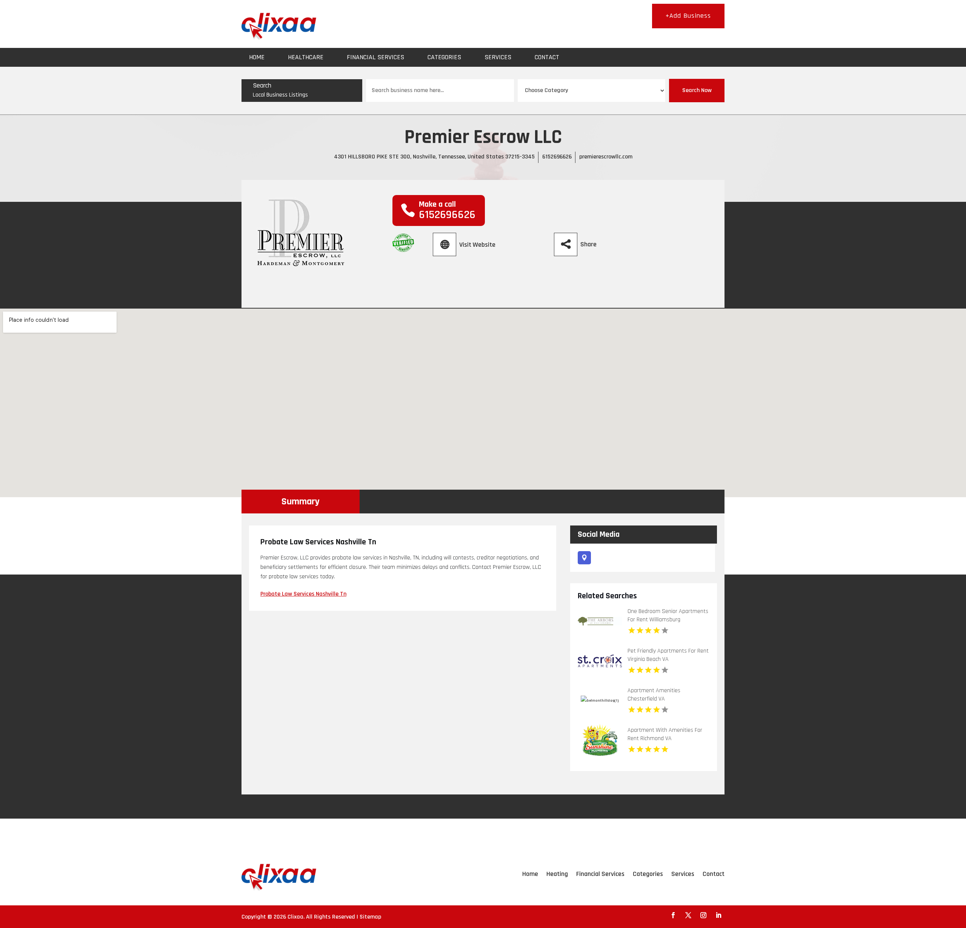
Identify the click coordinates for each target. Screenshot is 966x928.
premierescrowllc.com (605, 157)
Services (498, 57)
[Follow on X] (688, 915)
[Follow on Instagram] (703, 915)
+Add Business (688, 15)
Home (257, 57)
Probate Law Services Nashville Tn (303, 594)
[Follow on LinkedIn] (718, 915)
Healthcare (305, 57)
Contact (547, 57)
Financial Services (375, 57)
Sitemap (370, 917)
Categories (444, 57)
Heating (557, 874)
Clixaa (295, 917)
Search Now (697, 90)
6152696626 (557, 157)
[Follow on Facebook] (673, 915)
